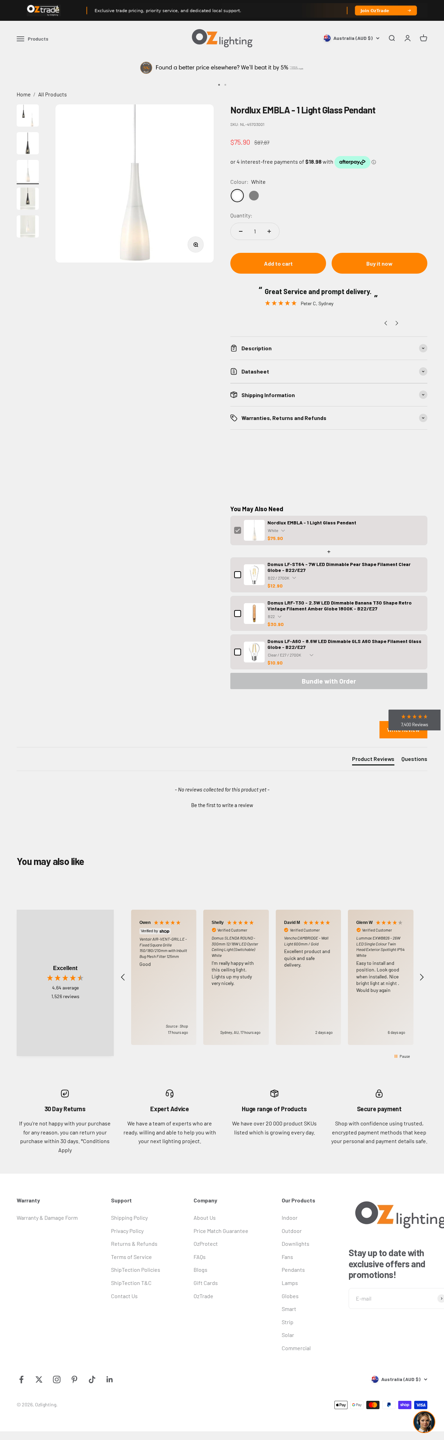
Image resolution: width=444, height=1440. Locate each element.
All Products (52, 94)
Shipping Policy (129, 1217)
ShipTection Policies (135, 1269)
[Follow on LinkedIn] (109, 1379)
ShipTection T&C (131, 1282)
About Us (205, 1217)
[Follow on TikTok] (92, 1379)
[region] (272, 977)
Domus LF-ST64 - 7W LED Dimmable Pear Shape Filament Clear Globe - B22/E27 (339, 567)
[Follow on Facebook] (21, 1379)
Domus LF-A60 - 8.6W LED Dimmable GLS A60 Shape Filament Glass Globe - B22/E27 (344, 644)
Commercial (296, 1348)
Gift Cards (206, 1282)
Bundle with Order (329, 681)
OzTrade (203, 1296)
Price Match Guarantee (221, 1230)
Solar (288, 1334)
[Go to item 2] (28, 144)
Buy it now (379, 263)
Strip (287, 1322)
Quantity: (241, 215)
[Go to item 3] (28, 172)
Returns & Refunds (134, 1243)
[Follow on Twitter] (39, 1379)
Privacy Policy (127, 1230)
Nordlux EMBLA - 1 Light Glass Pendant (311, 522)
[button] (222, 804)
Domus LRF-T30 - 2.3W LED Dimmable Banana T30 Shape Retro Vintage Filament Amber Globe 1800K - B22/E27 (339, 605)
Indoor (290, 1217)
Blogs (200, 1269)
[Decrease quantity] (241, 231)
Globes (290, 1296)
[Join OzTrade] (222, 10)
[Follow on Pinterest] (74, 1379)
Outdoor (292, 1230)
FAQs (200, 1256)
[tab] (373, 760)
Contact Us (124, 1296)
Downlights (295, 1243)
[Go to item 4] (28, 200)
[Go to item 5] (28, 227)
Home (24, 94)
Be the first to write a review (222, 805)
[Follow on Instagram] (56, 1379)
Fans (287, 1256)
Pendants (293, 1269)
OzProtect (206, 1243)
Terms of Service (131, 1256)
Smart (289, 1308)
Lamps (290, 1282)
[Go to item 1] (28, 116)
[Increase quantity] (269, 231)
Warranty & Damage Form (47, 1217)
